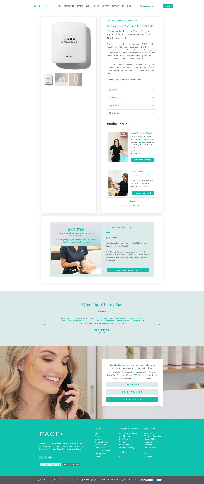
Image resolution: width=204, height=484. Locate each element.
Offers (80, 6)
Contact (105, 6)
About (96, 6)
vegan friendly (138, 206)
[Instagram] (45, 457)
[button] (93, 21)
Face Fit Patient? (137, 171)
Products (42, 449)
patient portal (144, 175)
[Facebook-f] (41, 457)
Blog (88, 6)
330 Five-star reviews (142, 375)
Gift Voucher (118, 6)
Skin (59, 6)
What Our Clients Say (102, 305)
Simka (132, 201)
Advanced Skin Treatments (70, 446)
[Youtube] (50, 457)
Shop (129, 6)
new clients (76, 449)
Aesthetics (69, 6)
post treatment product (127, 206)
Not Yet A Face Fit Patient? (141, 133)
